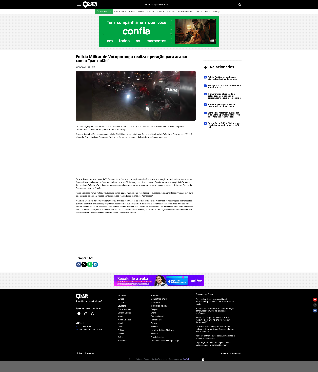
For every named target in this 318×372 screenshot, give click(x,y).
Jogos (120, 316)
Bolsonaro (155, 302)
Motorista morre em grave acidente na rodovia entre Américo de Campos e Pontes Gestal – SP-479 (215, 329)
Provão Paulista (157, 337)
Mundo (141, 11)
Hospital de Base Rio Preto (162, 330)
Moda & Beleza (124, 319)
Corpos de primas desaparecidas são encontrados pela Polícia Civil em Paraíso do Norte (215, 301)
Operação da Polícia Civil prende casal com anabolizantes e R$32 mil (224, 125)
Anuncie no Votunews (231, 353)
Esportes (151, 11)
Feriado (154, 323)
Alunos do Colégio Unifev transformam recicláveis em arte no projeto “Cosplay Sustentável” (213, 320)
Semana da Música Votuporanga (165, 340)
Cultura (161, 11)
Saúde (207, 11)
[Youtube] (315, 300)
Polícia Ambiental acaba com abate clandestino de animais (222, 78)
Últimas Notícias (104, 11)
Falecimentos (120, 11)
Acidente (155, 295)
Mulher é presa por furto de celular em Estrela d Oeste (221, 105)
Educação (217, 11)
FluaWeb (186, 359)
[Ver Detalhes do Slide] (159, 31)
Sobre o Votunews (85, 353)
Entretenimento (185, 11)
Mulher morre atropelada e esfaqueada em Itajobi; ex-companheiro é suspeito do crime (224, 96)
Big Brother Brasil (159, 298)
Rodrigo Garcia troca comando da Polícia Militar (224, 86)
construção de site (159, 305)
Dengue (154, 309)
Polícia (132, 11)
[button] (78, 264)
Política (199, 11)
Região (121, 333)
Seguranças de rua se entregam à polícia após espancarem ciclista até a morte (213, 343)
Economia (171, 11)
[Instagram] (86, 314)
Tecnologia (122, 340)
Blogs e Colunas (125, 312)
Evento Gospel (157, 316)
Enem (153, 312)
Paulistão (155, 333)
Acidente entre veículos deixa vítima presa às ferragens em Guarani (216, 336)
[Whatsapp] (92, 314)
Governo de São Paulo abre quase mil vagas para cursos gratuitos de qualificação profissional (215, 310)
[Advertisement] (136, 157)
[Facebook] (79, 314)
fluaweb (154, 326)
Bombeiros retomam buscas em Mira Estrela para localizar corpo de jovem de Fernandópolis (224, 114)
